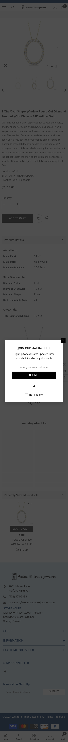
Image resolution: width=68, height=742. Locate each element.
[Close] (63, 340)
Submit (34, 375)
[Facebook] (34, 386)
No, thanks (36, 394)
